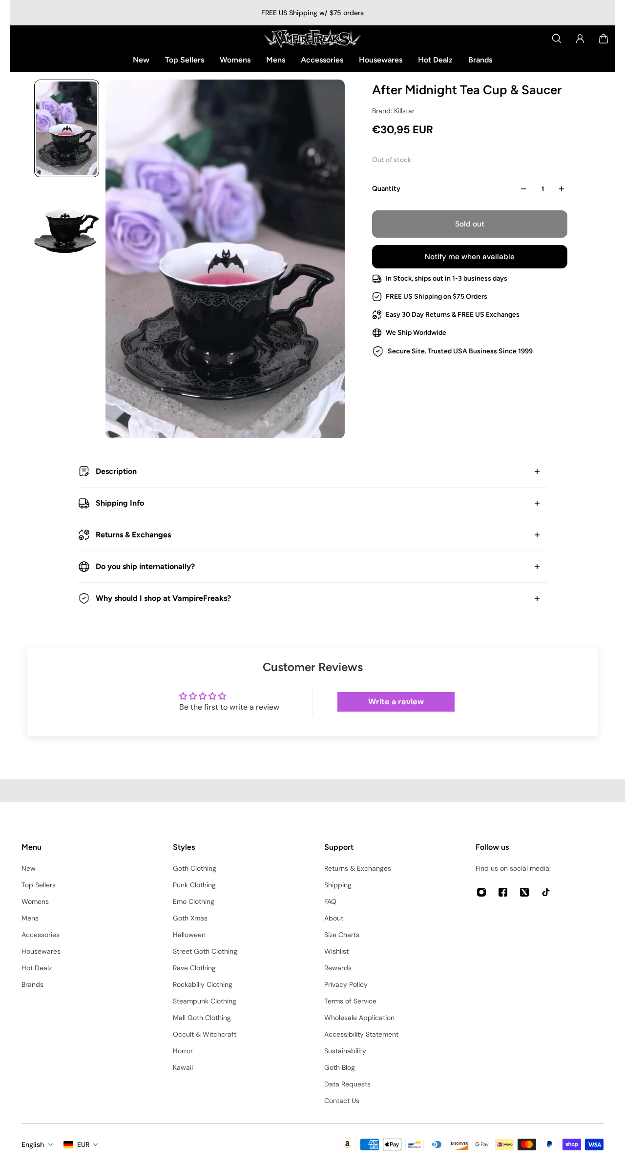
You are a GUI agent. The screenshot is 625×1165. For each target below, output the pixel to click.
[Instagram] (481, 892)
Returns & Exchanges (133, 534)
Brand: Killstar (393, 110)
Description (116, 471)
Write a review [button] (396, 701)
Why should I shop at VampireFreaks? (163, 598)
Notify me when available (470, 257)
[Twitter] (524, 892)
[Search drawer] (556, 38)
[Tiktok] (546, 892)
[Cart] (603, 38)
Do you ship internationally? (145, 566)
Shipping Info (120, 503)
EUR (83, 1144)
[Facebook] (503, 892)
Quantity (386, 188)
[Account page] (580, 38)
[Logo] (312, 38)
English (32, 1144)
